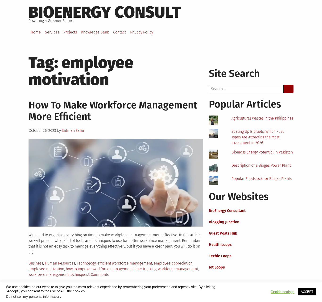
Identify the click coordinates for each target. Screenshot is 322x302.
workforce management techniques (58, 274)
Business (36, 263)
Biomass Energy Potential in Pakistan (262, 152)
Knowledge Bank (95, 32)
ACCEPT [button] (307, 292)
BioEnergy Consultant (227, 210)
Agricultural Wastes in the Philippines (262, 118)
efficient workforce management (124, 263)
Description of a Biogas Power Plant (261, 165)
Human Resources (60, 263)
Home (36, 32)
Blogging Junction (224, 222)
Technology (86, 263)
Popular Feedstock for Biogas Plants (261, 178)
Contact (119, 32)
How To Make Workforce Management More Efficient (113, 110)
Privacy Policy (141, 32)
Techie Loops (220, 256)
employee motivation (46, 269)
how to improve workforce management (99, 269)
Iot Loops (217, 267)
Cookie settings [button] (282, 292)
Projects (70, 32)
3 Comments (98, 274)
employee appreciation (173, 263)
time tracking (145, 269)
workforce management (178, 269)
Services (52, 32)
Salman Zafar (73, 130)
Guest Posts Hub (223, 233)
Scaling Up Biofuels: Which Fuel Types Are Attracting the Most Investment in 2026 (257, 137)
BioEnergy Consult (105, 12)
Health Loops (220, 244)
